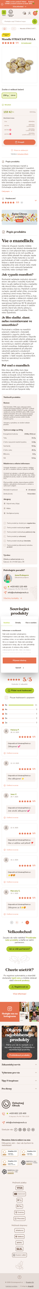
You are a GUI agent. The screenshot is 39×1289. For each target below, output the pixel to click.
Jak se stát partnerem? (19, 949)
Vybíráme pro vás (11, 1072)
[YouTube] (24, 1129)
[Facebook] (15, 1129)
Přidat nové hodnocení (21, 690)
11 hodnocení (26, 43)
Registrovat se (21, 986)
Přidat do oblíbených (21, 150)
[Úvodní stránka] (11, 13)
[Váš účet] (29, 13)
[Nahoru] (19, 1277)
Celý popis (6, 191)
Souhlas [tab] (6, 623)
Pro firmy (7, 1088)
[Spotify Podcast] (33, 1129)
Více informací (18, 7)
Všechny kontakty (11, 598)
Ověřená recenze (12, 753)
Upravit (18, 668)
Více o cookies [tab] (31, 623)
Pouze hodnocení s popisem (22, 697)
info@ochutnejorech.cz (18, 593)
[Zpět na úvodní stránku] (4, 28)
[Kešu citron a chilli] (19, 217)
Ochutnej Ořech (22, 154)
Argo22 (30, 1286)
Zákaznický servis (11, 1064)
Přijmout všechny (19, 660)
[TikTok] (28, 1129)
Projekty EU (30, 1282)
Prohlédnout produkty (19, 1055)
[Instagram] (20, 1129)
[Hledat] (34, 21)
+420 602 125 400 (18, 587)
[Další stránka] (27, 922)
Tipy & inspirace (10, 1080)
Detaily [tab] (18, 623)
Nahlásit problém (11, 1286)
